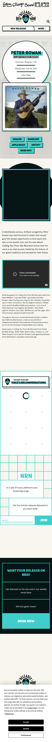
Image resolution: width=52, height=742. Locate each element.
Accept (26, 722)
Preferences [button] (9, 714)
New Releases (18, 28)
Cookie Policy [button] (32, 708)
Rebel (28, 75)
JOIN (43, 520)
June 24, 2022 (31, 68)
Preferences (26, 735)
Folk (35, 62)
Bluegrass (28, 62)
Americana (19, 62)
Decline (26, 729)
